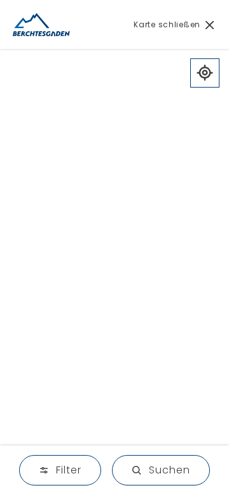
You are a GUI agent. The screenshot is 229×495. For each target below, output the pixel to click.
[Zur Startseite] (41, 24)
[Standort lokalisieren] (204, 73)
